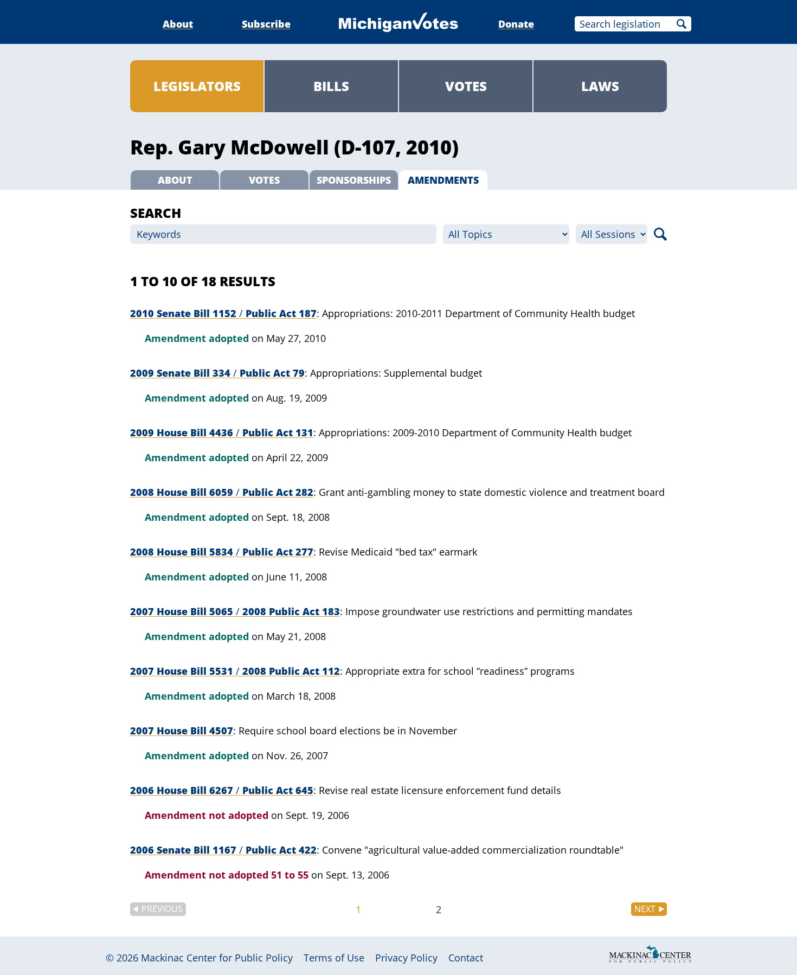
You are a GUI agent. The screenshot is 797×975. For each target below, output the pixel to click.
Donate (516, 23)
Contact (465, 957)
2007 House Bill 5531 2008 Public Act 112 (235, 670)
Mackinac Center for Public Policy (217, 957)
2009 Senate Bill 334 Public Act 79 (217, 372)
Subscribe (266, 23)
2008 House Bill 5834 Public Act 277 (221, 551)
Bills (331, 86)
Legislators (197, 86)
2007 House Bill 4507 (181, 730)
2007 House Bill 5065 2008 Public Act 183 (235, 611)
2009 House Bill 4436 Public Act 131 (221, 432)
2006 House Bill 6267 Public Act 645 (221, 790)
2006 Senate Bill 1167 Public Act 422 (223, 849)
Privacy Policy (406, 957)
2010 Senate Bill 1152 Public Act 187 (223, 313)
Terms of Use (334, 957)
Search (681, 23)
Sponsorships (354, 179)
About (178, 23)
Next (644, 909)
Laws (600, 86)
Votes (466, 86)
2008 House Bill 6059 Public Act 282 (221, 492)
